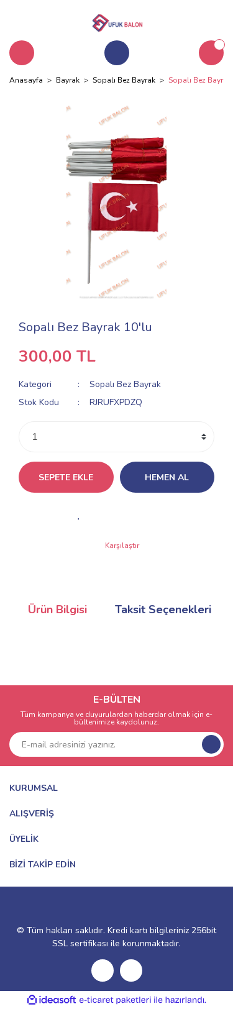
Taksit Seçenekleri (163, 609)
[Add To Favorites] (79, 514)
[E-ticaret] (115, 1000)
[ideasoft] (51, 1000)
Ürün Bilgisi (57, 609)
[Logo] (117, 21)
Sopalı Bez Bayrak (125, 384)
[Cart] (211, 52)
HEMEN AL (167, 477)
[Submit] (211, 744)
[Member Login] (116, 52)
